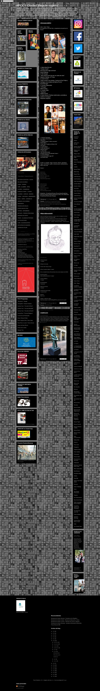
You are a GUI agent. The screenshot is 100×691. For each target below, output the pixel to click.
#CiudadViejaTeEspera (44, 315)
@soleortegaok (43, 185)
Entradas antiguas (64, 364)
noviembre (56, 644)
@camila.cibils (43, 177)
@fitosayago (43, 173)
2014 (54, 668)
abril (55, 659)
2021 (54, 638)
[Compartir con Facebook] (64, 199)
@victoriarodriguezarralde (45, 190)
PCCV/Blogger (21, 686)
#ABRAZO (44, 313)
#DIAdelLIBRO (45, 23)
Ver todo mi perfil (19, 688)
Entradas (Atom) (57, 369)
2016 (54, 665)
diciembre (56, 642)
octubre (55, 646)
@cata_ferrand (43, 174)
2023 (54, 635)
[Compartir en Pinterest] (66, 199)
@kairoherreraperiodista (45, 178)
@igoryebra (42, 186)
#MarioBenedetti (46, 213)
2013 (54, 670)
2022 (54, 636)
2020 (54, 640)
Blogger (64, 680)
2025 (54, 633)
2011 (54, 674)
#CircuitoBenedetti (43, 257)
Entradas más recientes (46, 364)
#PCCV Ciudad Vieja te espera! (37, 5)
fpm (53, 680)
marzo (55, 661)
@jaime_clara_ (43, 189)
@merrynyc (42, 172)
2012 (54, 672)
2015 (54, 667)
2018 (54, 663)
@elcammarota (43, 184)
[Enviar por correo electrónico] (60, 199)
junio (55, 649)
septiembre (56, 647)
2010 (54, 676)
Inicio (56, 364)
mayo (55, 651)
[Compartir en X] (63, 199)
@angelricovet (44, 322)
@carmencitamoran (44, 188)
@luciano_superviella (44, 176)
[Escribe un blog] (61, 199)
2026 (54, 631)
